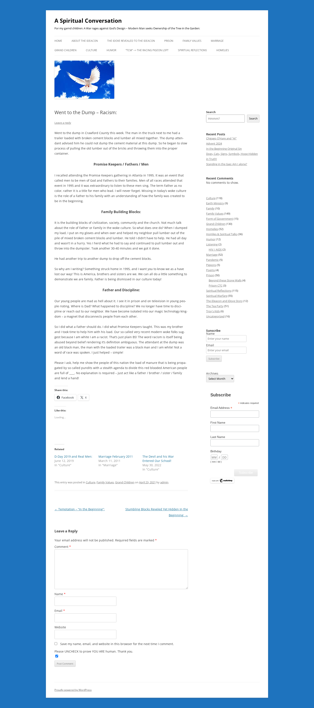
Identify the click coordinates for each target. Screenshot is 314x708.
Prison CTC (215, 285)
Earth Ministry (215, 203)
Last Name (217, 437)
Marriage (217, 41)
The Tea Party (214, 306)
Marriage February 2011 (115, 456)
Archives (212, 373)
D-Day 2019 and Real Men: (73, 456)
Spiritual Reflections (192, 50)
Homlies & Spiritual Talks (221, 234)
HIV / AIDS (215, 249)
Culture (91, 50)
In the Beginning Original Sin (224, 149)
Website (60, 627)
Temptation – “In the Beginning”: (79, 509)
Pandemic (212, 260)
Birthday (216, 451)
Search (211, 112)
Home (58, 41)
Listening (212, 244)
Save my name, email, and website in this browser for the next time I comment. (117, 644)
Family (210, 208)
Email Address (221, 408)
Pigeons (211, 265)
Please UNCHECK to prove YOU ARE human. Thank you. (93, 651)
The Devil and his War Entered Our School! (158, 458)
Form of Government (219, 219)
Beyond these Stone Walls (225, 280)
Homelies (222, 50)
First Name (217, 422)
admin (164, 482)
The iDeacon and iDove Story (224, 301)
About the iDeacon (85, 41)
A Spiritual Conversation (88, 20)
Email (59, 611)
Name (60, 594)
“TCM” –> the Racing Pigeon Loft (147, 50)
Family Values (192, 41)
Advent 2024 (214, 143)
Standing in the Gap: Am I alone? (226, 164)
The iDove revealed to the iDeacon (131, 41)
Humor (111, 50)
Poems (210, 270)
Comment (62, 547)
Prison (168, 41)
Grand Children (65, 50)
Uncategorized (215, 316)
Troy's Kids (213, 311)
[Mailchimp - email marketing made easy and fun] (222, 482)
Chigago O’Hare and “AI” (221, 138)
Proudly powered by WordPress (73, 690)
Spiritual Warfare (216, 296)
